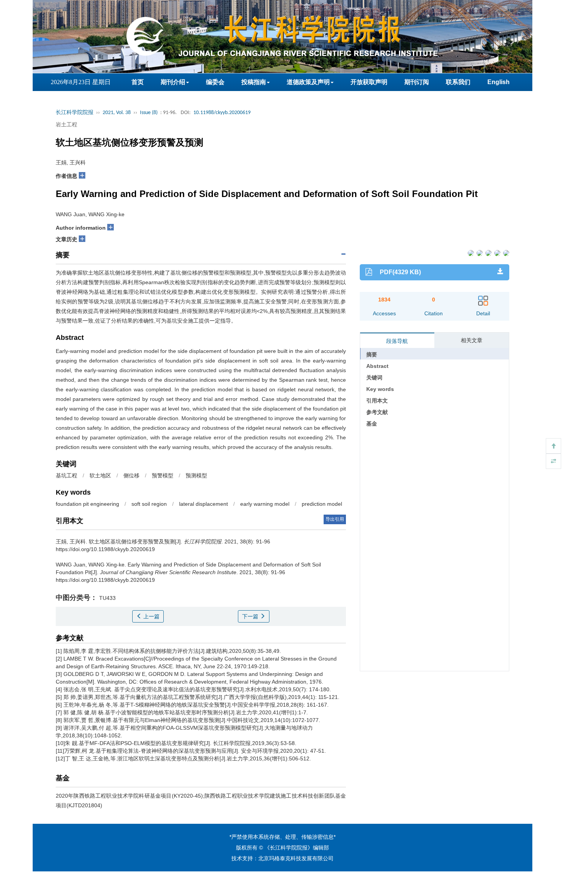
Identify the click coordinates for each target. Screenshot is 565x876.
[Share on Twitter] (479, 253)
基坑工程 (66, 475)
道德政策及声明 (308, 82)
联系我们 (458, 82)
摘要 (371, 354)
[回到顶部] (553, 446)
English (498, 82)
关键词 (374, 377)
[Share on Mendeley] (505, 253)
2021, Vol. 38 (117, 113)
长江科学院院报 (74, 113)
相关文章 (471, 340)
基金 (371, 424)
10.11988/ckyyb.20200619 (222, 113)
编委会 (215, 82)
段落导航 (397, 341)
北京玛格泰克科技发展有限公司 (296, 858)
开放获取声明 (369, 82)
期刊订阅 (416, 82)
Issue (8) (149, 113)
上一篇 (151, 616)
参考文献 (377, 412)
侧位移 (131, 475)
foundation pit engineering (87, 504)
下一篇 (251, 616)
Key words (380, 389)
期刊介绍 (173, 82)
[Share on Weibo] (488, 253)
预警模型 (162, 475)
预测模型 (196, 475)
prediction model (322, 504)
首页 (137, 82)
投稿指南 (253, 82)
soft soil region (149, 504)
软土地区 (100, 475)
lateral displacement (203, 504)
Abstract (377, 366)
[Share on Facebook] (470, 253)
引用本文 (377, 400)
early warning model (264, 504)
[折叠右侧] (553, 461)
